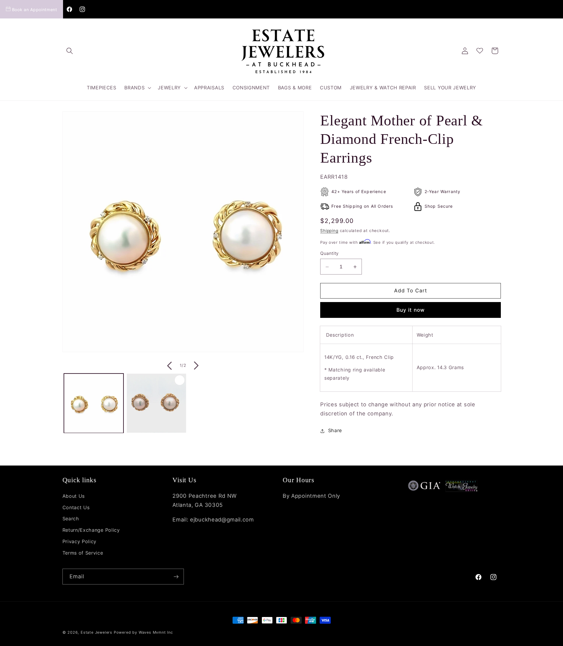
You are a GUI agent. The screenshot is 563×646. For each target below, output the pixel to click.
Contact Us (76, 507)
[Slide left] (168, 365)
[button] (69, 50)
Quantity (329, 253)
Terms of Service (82, 553)
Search (70, 519)
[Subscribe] (176, 576)
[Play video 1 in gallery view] (156, 403)
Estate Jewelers (96, 632)
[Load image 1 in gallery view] (93, 403)
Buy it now (410, 310)
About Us (73, 496)
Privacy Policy (79, 541)
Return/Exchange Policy (91, 530)
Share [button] (335, 431)
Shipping (329, 231)
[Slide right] (196, 365)
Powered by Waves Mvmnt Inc (143, 632)
